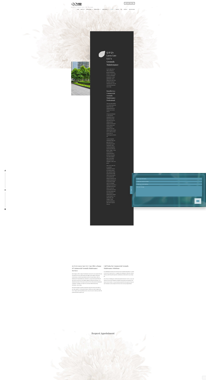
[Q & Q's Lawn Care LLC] (77, 4)
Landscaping (88, 9)
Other (111, 9)
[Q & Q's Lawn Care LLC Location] (5, 201)
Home (78, 9)
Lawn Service (105, 9)
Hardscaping (96, 9)
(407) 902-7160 (129, 3)
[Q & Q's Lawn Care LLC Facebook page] (5, 170)
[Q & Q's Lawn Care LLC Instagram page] (5, 182)
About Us (82, 9)
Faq (121, 9)
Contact (125, 9)
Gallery (117, 9)
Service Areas (132, 9)
